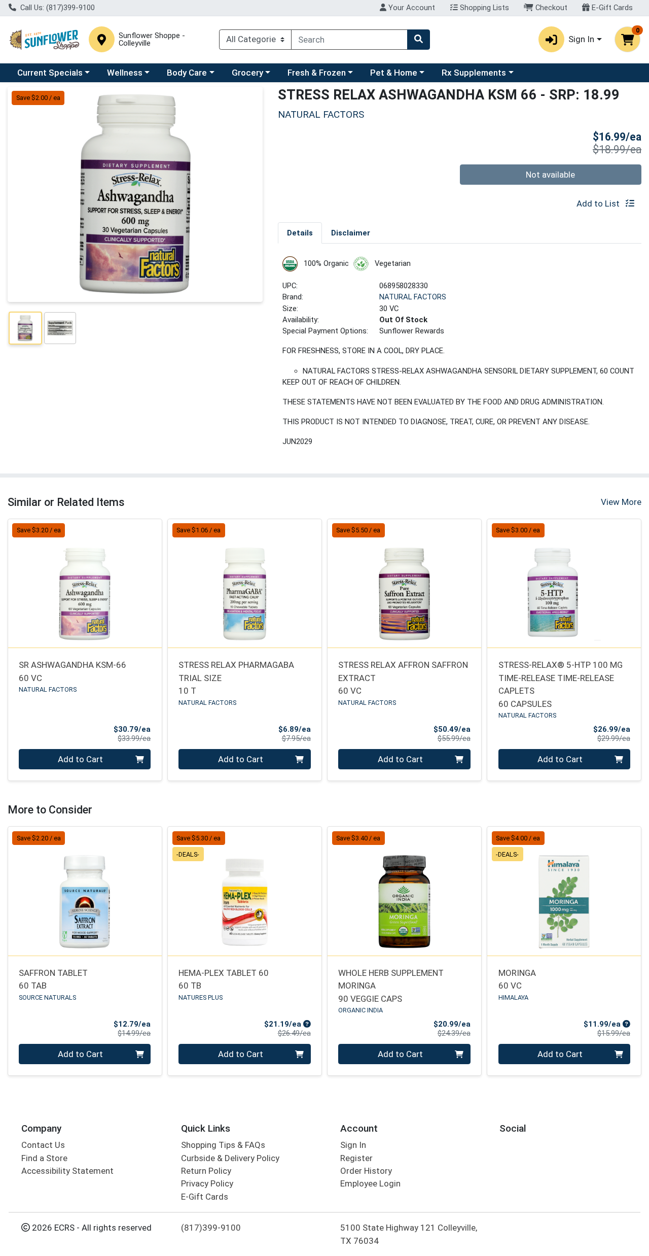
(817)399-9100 (211, 1228)
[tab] (300, 232)
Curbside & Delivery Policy (230, 1158)
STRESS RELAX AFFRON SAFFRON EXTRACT (403, 678)
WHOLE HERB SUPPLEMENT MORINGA (391, 986)
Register (356, 1158)
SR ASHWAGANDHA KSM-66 (72, 671)
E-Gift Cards (611, 7)
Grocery (247, 72)
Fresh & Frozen (316, 72)
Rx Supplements (474, 72)
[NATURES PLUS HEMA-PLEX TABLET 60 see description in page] (244, 891)
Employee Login (370, 1183)
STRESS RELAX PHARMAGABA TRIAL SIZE (236, 678)
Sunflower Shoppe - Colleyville (152, 39)
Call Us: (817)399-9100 (56, 7)
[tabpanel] (459, 356)
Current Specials (50, 72)
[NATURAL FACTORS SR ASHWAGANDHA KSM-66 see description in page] (85, 583)
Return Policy (206, 1171)
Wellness (124, 72)
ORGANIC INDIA (360, 1010)
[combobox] (349, 39)
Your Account (410, 7)
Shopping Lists (483, 7)
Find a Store (44, 1158)
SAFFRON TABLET (53, 979)
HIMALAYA (513, 997)
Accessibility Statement (67, 1171)
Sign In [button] (581, 39)
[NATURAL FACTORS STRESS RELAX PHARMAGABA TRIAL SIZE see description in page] (244, 583)
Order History (366, 1171)
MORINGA (517, 979)
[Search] (418, 39)
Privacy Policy (207, 1183)
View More (621, 502)
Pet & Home (393, 72)
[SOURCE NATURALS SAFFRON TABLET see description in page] (85, 891)
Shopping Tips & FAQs (223, 1145)
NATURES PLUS (200, 997)
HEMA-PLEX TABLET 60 (223, 979)
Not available (550, 174)
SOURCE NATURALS (47, 997)
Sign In (353, 1145)
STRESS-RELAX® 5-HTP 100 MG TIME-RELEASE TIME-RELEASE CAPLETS (560, 684)
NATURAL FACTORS (412, 296)
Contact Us (43, 1145)
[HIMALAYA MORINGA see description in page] (564, 891)
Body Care (187, 72)
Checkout (550, 7)
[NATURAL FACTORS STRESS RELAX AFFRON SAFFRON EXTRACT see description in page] (404, 583)
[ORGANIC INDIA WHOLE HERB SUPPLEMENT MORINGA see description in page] (404, 891)
